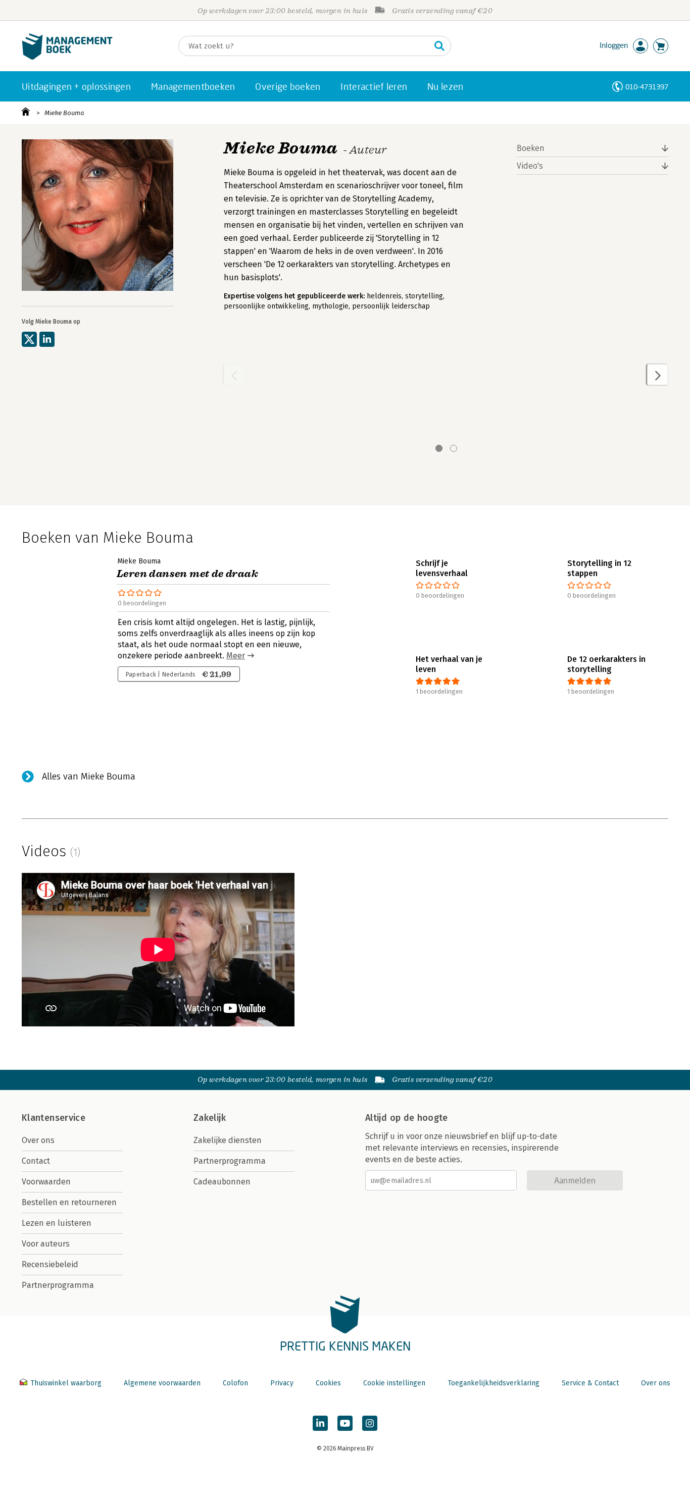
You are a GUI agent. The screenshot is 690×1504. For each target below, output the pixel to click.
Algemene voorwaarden (162, 1383)
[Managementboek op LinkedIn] (320, 1423)
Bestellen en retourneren (69, 1202)
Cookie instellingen (394, 1383)
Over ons (38, 1140)
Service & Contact (590, 1383)
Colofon (235, 1383)
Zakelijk (209, 1117)
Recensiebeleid (50, 1264)
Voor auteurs (46, 1244)
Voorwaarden (46, 1181)
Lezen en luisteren (56, 1223)
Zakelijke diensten (227, 1140)
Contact (36, 1161)
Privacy (281, 1383)
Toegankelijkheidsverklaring (493, 1383)
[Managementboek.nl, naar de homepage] (67, 57)
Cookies (328, 1383)
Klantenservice (53, 1117)
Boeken (531, 148)
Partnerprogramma (58, 1285)
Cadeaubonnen (222, 1181)
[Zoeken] (439, 46)
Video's (530, 166)
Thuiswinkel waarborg (66, 1383)
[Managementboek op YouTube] (345, 1423)
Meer (235, 655)
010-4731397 (646, 86)
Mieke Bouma (64, 113)
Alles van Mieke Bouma (88, 776)
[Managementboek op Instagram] (369, 1423)
